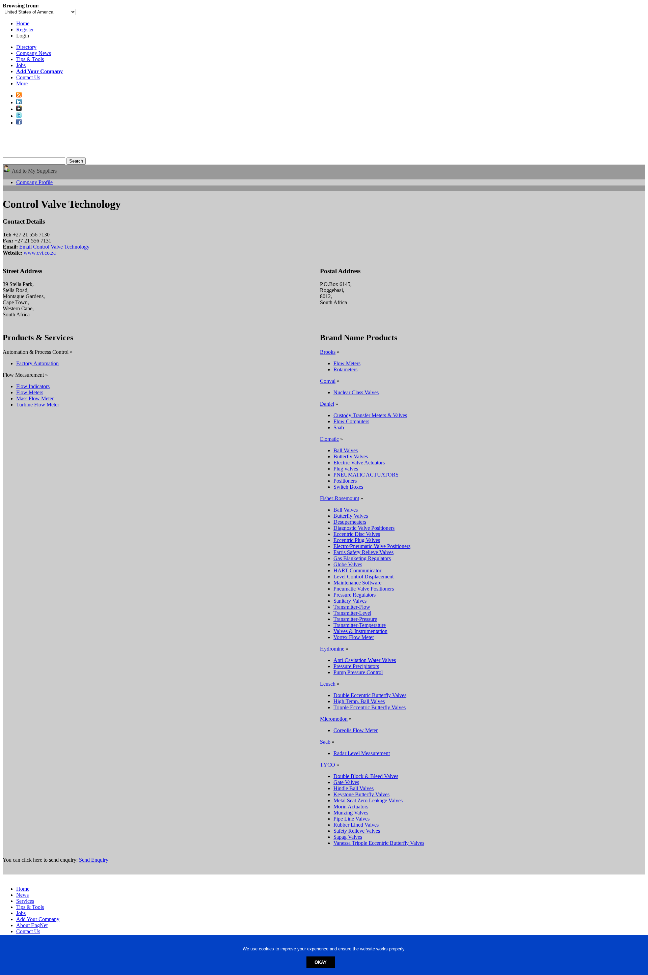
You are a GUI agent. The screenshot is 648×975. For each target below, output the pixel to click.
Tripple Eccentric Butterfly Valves (369, 707)
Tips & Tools (30, 59)
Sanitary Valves (350, 601)
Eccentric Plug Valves (356, 540)
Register (25, 29)
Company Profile (34, 182)
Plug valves (345, 468)
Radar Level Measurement (361, 753)
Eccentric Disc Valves (356, 534)
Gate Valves (346, 782)
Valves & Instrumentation (360, 631)
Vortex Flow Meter (353, 637)
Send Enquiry (93, 860)
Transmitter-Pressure (355, 619)
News (22, 895)
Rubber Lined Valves (356, 825)
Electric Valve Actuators (359, 462)
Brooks (327, 352)
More (22, 83)
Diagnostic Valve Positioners (364, 528)
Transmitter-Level (352, 613)
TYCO (327, 765)
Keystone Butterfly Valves (361, 794)
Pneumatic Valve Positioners (363, 589)
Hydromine (332, 649)
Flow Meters (29, 392)
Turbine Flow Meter (37, 404)
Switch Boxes (348, 487)
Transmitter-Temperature (359, 625)
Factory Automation (37, 363)
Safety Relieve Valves (356, 831)
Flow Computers (351, 421)
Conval (327, 381)
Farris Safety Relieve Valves (363, 552)
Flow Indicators (33, 386)
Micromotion (334, 719)
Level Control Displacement (363, 576)
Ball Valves (345, 450)
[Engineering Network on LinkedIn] (19, 102)
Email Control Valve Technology (54, 247)
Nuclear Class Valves (356, 392)
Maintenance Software (357, 582)
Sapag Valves (347, 837)
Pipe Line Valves (351, 819)
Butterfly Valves (350, 456)
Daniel (327, 404)
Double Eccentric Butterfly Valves (369, 695)
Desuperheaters (349, 522)
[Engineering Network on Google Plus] (19, 109)
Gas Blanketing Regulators (362, 558)
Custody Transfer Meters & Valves (370, 415)
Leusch (327, 684)
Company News (33, 53)
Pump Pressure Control (358, 672)
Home (22, 23)
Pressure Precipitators (356, 666)
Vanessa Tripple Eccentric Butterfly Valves (378, 843)
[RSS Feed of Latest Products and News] (19, 95)
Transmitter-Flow (351, 607)
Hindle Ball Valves (353, 788)
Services (25, 901)
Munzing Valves (350, 812)
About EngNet (32, 925)
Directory (26, 47)
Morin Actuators (350, 806)
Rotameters (345, 369)
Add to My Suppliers (34, 171)
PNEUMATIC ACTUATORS (366, 475)
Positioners (345, 481)
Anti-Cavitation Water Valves (364, 660)
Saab (338, 427)
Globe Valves (347, 564)
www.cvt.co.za (40, 253)
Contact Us (28, 77)
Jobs (21, 65)
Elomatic (329, 439)
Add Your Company (37, 919)
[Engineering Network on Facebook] (19, 122)
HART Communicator (357, 570)
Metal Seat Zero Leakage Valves (368, 800)
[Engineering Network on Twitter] (19, 116)
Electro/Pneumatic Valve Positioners (371, 546)
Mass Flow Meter (35, 398)
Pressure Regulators (354, 595)
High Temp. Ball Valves (359, 701)
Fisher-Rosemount (339, 498)
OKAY (321, 962)
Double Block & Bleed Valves (365, 776)
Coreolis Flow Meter (355, 730)
